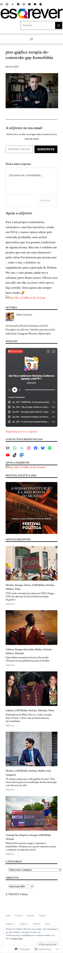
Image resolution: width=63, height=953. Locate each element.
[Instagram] (23, 4)
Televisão (19, 653)
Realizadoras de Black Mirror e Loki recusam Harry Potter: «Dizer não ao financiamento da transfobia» (29, 718)
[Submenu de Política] (14, 924)
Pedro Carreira (24, 315)
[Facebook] (18, 4)
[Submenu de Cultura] (27, 924)
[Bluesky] (29, 4)
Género (27, 585)
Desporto (24, 835)
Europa (18, 585)
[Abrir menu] (31, 39)
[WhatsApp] (7, 4)
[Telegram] (12, 4)
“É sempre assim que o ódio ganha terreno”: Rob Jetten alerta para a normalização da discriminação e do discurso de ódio (31, 782)
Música (38, 649)
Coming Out (12, 835)
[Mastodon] (22, 455)
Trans (17, 589)
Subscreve (46, 149)
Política (9, 589)
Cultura (10, 649)
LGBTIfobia (38, 585)
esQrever (10, 604)
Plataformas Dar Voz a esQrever (21, 432)
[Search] (58, 25)
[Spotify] (40, 4)
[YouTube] (35, 4)
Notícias (50, 585)
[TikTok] (15, 455)
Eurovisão (28, 649)
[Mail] (1, 4)
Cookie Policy (17, 939)
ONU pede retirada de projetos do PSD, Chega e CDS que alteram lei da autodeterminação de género (30, 596)
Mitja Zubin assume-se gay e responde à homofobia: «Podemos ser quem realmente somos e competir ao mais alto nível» (31, 846)
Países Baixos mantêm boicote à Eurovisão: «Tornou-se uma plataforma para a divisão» (28, 659)
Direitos (10, 585)
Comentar (45, 200)
